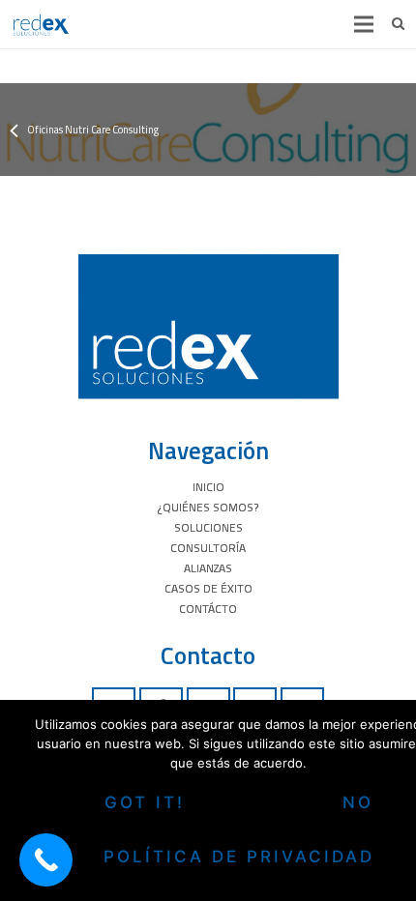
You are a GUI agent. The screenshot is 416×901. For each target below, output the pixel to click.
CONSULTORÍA (208, 547)
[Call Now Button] (46, 859)
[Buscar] (397, 24)
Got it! (144, 802)
